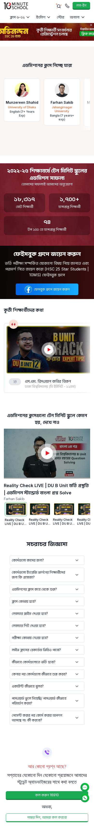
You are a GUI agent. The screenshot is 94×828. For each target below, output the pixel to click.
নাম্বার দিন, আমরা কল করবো (47, 817)
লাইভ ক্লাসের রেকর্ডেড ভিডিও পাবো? (36, 650)
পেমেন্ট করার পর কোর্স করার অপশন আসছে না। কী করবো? (37, 717)
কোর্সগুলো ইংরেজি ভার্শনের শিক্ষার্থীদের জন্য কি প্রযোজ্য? (38, 574)
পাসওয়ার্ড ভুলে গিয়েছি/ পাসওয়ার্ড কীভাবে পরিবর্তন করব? (39, 700)
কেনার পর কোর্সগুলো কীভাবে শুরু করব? (39, 674)
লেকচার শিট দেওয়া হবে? (29, 625)
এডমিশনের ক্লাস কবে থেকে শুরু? (34, 589)
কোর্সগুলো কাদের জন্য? (28, 560)
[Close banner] (91, 25)
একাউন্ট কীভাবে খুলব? (28, 686)
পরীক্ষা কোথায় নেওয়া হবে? (30, 638)
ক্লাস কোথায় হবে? (24, 601)
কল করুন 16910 (47, 795)
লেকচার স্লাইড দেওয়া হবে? (30, 613)
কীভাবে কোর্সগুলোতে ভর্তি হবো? (33, 662)
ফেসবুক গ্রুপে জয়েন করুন (52, 289)
